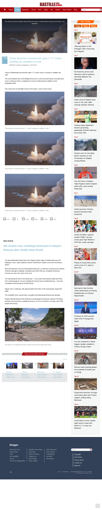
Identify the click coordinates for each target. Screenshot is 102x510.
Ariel (11, 454)
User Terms (78, 457)
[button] (63, 359)
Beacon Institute (34, 454)
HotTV (57, 10)
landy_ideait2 (33, 461)
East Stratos (33, 458)
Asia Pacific (67, 10)
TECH (33, 10)
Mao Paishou (50, 452)
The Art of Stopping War (17, 461)
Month (93, 26)
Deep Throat (14, 452)
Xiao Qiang (49, 458)
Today (78, 26)
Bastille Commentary (35, 449)
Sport (46, 10)
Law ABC (49, 456)
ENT (39, 10)
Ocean (12, 458)
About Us (77, 465)
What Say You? (15, 449)
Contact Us (78, 463)
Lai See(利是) (14, 456)
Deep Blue (32, 452)
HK (52, 10)
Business (25, 10)
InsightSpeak (50, 454)
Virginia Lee (32, 456)
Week (86, 26)
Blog (75, 10)
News (11, 10)
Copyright (77, 454)
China (17, 10)
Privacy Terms (79, 460)
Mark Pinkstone (51, 449)
